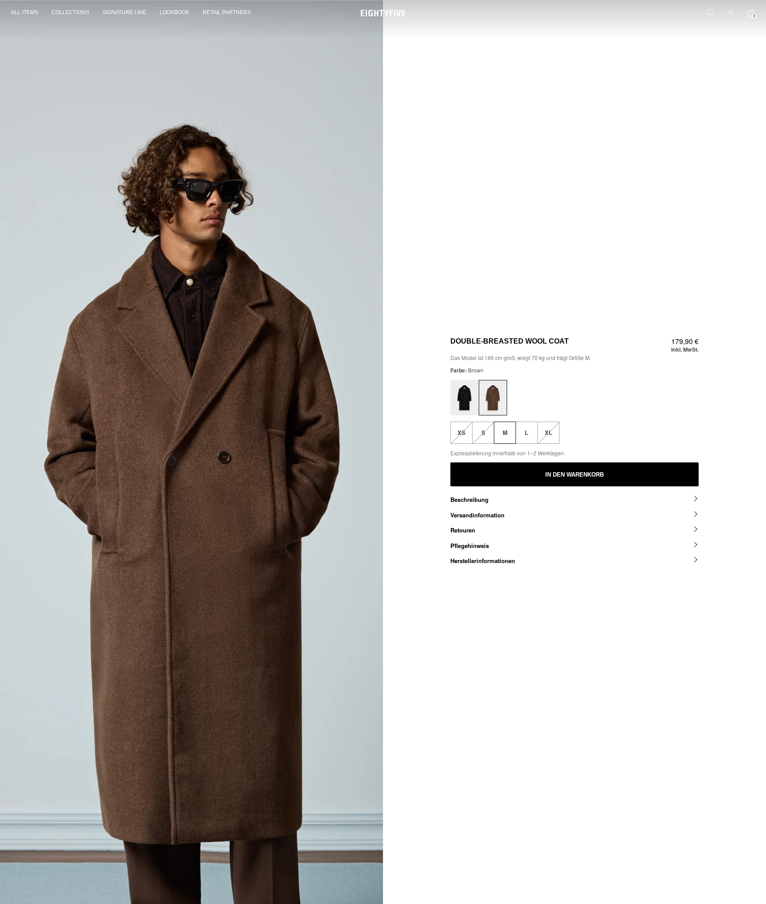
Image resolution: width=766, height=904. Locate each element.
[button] (28, 13)
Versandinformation (477, 515)
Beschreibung (469, 499)
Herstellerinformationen (482, 560)
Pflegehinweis (469, 545)
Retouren (462, 530)
